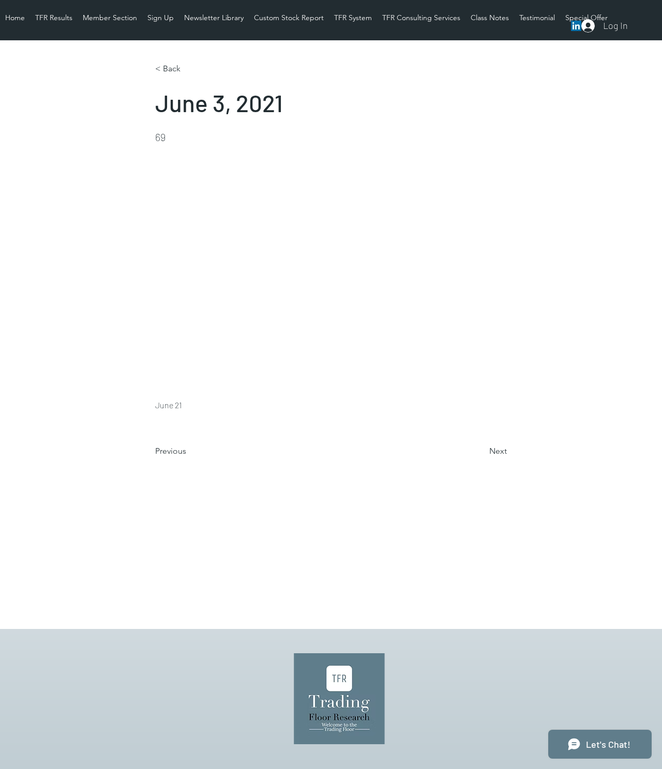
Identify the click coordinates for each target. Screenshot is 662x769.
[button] (189, 68)
